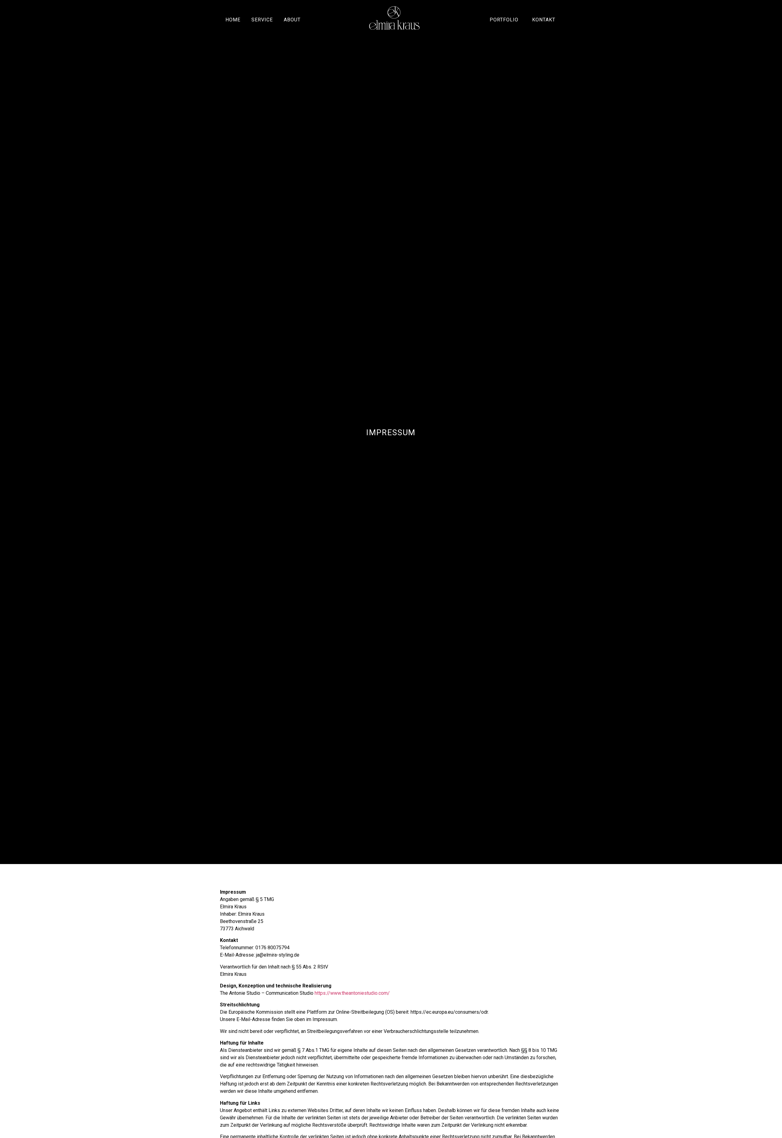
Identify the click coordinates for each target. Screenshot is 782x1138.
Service (262, 20)
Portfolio (504, 20)
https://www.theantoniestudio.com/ (352, 993)
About (292, 20)
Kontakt (543, 20)
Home (232, 20)
